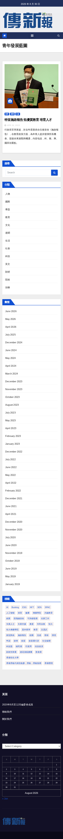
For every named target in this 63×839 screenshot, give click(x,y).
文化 (7, 225)
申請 (8, 641)
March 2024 (11, 373)
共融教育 (48, 613)
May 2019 (10, 576)
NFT (32, 607)
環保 (46, 635)
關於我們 (7, 719)
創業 (8, 618)
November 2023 (13, 389)
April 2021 (10, 514)
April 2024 (10, 366)
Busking (15, 607)
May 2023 (10, 420)
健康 (27, 613)
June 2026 (11, 311)
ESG (24, 607)
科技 (7, 256)
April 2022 (10, 483)
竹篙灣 (28, 646)
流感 (39, 635)
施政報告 (22, 635)
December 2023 (13, 381)
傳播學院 (37, 613)
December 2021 (13, 498)
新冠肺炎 (10, 635)
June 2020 (11, 545)
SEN (39, 607)
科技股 (9, 646)
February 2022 (13, 490)
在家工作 (45, 618)
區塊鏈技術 (19, 618)
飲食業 (39, 652)
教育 (6, 114)
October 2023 (12, 397)
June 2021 (11, 506)
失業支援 (22, 624)
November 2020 (13, 529)
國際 (7, 201)
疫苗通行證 (34, 641)
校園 (31, 635)
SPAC (47, 607)
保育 (20, 613)
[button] (58, 35)
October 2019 (12, 561)
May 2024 (10, 358)
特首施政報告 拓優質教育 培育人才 (28, 120)
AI (7, 607)
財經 (7, 272)
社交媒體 (46, 641)
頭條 (7, 287)
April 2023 (10, 428)
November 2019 (13, 553)
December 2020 (13, 522)
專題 (7, 209)
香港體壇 (49, 663)
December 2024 (13, 342)
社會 (17, 114)
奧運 (31, 624)
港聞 (12, 114)
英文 (7, 264)
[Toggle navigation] (32, 35)
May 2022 (10, 475)
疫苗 (23, 641)
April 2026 (10, 327)
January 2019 (12, 584)
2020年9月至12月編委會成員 (17, 704)
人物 (7, 194)
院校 (7, 279)
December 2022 (13, 451)
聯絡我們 (7, 712)
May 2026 (10, 319)
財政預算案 (11, 652)
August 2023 (12, 405)
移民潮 (19, 646)
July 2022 (10, 459)
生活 (7, 240)
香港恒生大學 (12, 657)
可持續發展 (32, 618)
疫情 (16, 641)
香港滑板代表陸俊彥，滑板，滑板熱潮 (23, 663)
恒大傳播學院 (12, 629)
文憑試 (44, 629)
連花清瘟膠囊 (26, 652)
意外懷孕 (26, 629)
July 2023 (10, 412)
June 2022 (11, 467)
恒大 (50, 624)
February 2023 (13, 436)
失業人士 (10, 624)
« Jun (5, 798)
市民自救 (41, 624)
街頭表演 (39, 646)
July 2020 (10, 537)
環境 (54, 635)
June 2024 (11, 350)
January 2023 (12, 444)
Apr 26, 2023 (13, 125)
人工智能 (10, 613)
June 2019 (11, 568)
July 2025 (10, 334)
